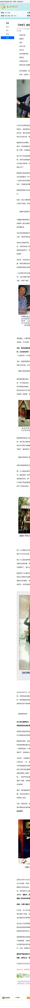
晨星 (12, 16)
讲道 (2, 13)
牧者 (9, 13)
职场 (7, 34)
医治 (7, 27)
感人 (7, 30)
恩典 (5, 16)
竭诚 (9, 16)
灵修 (2, 16)
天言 (15, 16)
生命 (7, 38)
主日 (5, 13)
